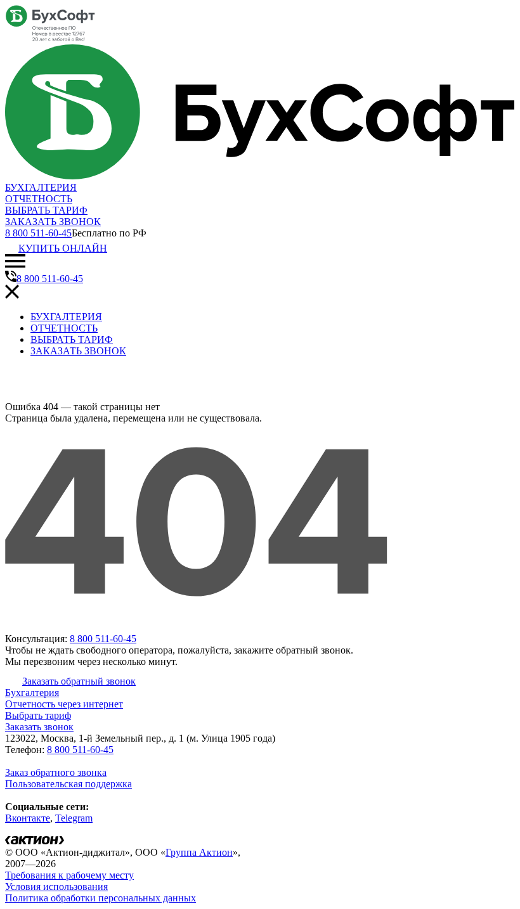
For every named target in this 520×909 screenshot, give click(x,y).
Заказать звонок (39, 726)
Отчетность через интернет (64, 704)
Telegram (74, 818)
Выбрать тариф (38, 715)
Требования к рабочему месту (69, 875)
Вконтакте (27, 818)
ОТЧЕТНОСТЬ (38, 198)
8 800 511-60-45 (38, 233)
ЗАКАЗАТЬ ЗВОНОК (53, 221)
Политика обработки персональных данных (100, 898)
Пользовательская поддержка (68, 783)
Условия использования (56, 886)
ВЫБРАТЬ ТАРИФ (46, 210)
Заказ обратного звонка (56, 772)
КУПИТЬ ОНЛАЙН (62, 248)
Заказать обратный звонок (79, 681)
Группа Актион (199, 852)
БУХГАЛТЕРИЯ (41, 187)
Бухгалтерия (32, 692)
